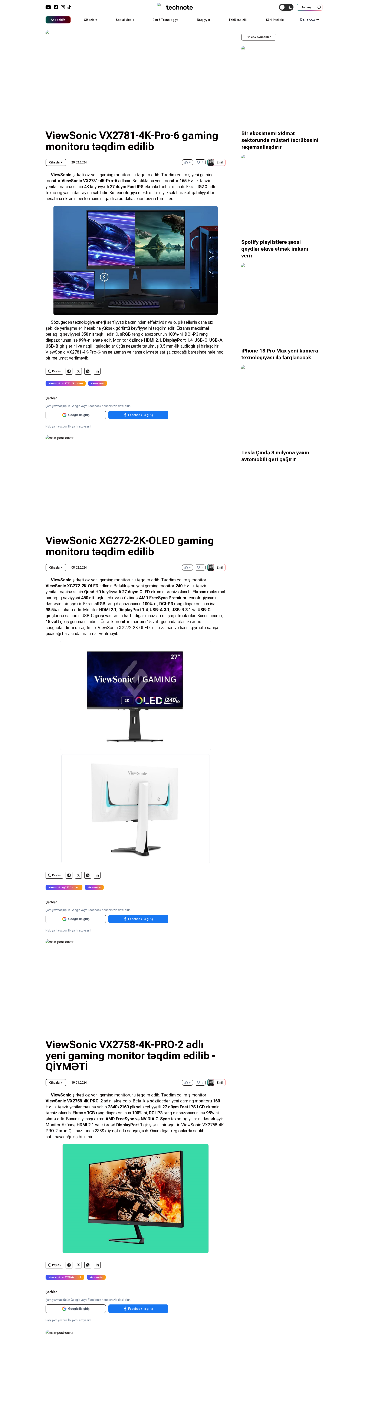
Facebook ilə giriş (140, 415)
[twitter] (78, 371)
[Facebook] (56, 7)
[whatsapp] (87, 371)
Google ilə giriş (78, 415)
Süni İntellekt (275, 20)
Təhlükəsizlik (238, 20)
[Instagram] (63, 7)
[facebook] (69, 371)
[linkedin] (97, 371)
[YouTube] (48, 7)
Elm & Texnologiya (165, 20)
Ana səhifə (58, 20)
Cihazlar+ (90, 20)
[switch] (286, 7)
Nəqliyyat (203, 20)
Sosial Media (125, 20)
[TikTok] (69, 7)
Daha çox (307, 19)
